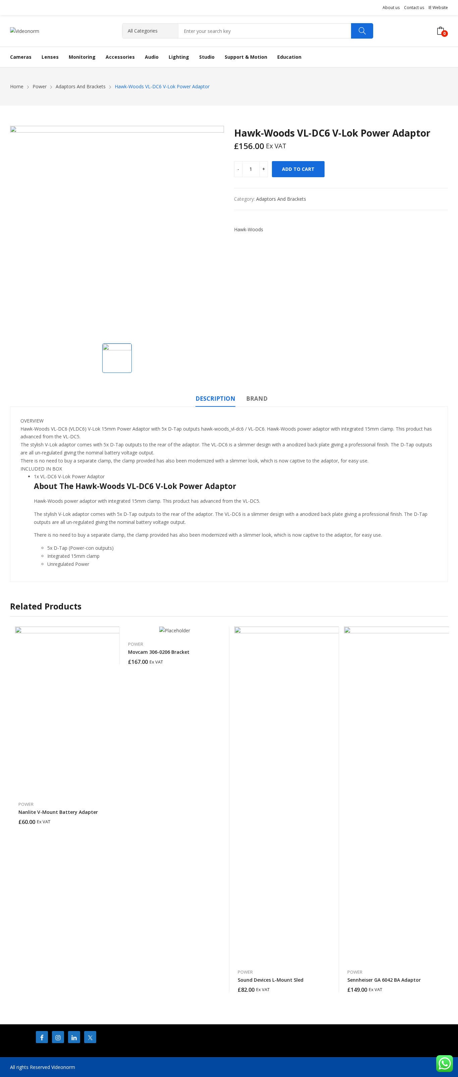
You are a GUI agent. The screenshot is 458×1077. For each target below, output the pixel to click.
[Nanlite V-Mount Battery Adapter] (99, 710)
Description (215, 398)
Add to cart (298, 169)
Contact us (414, 7)
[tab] (215, 399)
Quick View (111, 633)
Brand (257, 398)
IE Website (438, 7)
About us (391, 7)
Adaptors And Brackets (281, 199)
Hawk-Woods (248, 229)
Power (26, 804)
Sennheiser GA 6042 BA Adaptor (384, 980)
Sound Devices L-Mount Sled (270, 980)
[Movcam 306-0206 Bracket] (174, 631)
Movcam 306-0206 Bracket (158, 652)
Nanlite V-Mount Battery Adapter (58, 812)
